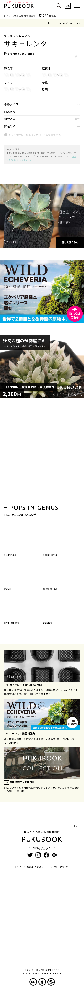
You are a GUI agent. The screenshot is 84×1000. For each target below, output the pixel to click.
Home (50, 23)
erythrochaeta (12, 622)
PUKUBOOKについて (29, 867)
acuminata (10, 554)
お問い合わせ (60, 867)
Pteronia (61, 23)
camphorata (50, 588)
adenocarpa (50, 554)
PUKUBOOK (19, 6)
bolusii (8, 588)
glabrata (48, 622)
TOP (76, 825)
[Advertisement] (42, 453)
